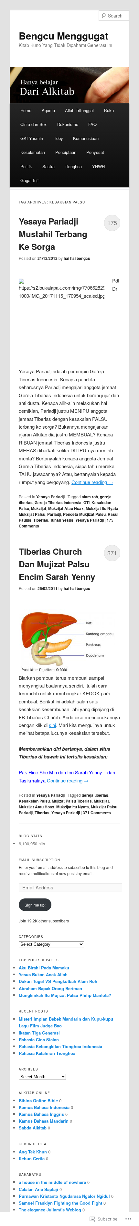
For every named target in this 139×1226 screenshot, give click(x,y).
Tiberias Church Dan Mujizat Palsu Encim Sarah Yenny (57, 564)
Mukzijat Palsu (32, 514)
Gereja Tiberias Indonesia (58, 502)
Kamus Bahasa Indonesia (44, 1107)
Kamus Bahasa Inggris (41, 1114)
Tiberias (40, 520)
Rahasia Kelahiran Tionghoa (47, 1053)
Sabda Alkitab (33, 1128)
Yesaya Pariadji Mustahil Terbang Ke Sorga (53, 233)
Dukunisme (67, 124)
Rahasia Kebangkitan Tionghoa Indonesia (60, 1046)
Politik (26, 166)
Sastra (48, 166)
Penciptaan (65, 152)
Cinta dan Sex (33, 124)
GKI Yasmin (31, 138)
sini (52, 725)
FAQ (92, 124)
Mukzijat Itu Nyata (102, 508)
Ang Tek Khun (33, 1152)
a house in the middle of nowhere (52, 1182)
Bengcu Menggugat (63, 35)
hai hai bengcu (77, 258)
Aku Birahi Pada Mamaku (44, 968)
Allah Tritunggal (79, 110)
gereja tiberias (95, 795)
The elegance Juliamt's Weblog (50, 1210)
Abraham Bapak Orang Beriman (50, 988)
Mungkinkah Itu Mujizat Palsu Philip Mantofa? (65, 995)
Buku (109, 110)
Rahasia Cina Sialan (39, 1039)
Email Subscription (39, 860)
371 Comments (97, 812)
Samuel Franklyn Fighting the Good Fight (60, 1203)
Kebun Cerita (32, 1158)
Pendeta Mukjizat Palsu (84, 514)
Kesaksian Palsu (34, 801)
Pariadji (54, 514)
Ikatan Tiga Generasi (39, 1033)
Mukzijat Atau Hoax (66, 508)
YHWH (98, 166)
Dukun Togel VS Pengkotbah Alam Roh (58, 981)
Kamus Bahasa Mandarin (44, 1121)
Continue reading (92, 482)
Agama (48, 110)
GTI (86, 502)
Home (25, 110)
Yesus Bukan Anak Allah (43, 974)
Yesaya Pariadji (50, 497)
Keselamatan (32, 152)
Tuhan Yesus (61, 520)
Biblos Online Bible (38, 1100)
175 (112, 222)
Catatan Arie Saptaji (38, 1189)
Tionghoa (73, 166)
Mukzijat (38, 508)
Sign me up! (35, 905)
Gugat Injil (29, 180)
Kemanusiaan (86, 138)
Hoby (58, 138)
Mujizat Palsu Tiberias (72, 801)
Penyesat (95, 152)
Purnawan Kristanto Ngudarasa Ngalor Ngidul (64, 1196)
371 (112, 553)
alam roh (90, 497)
